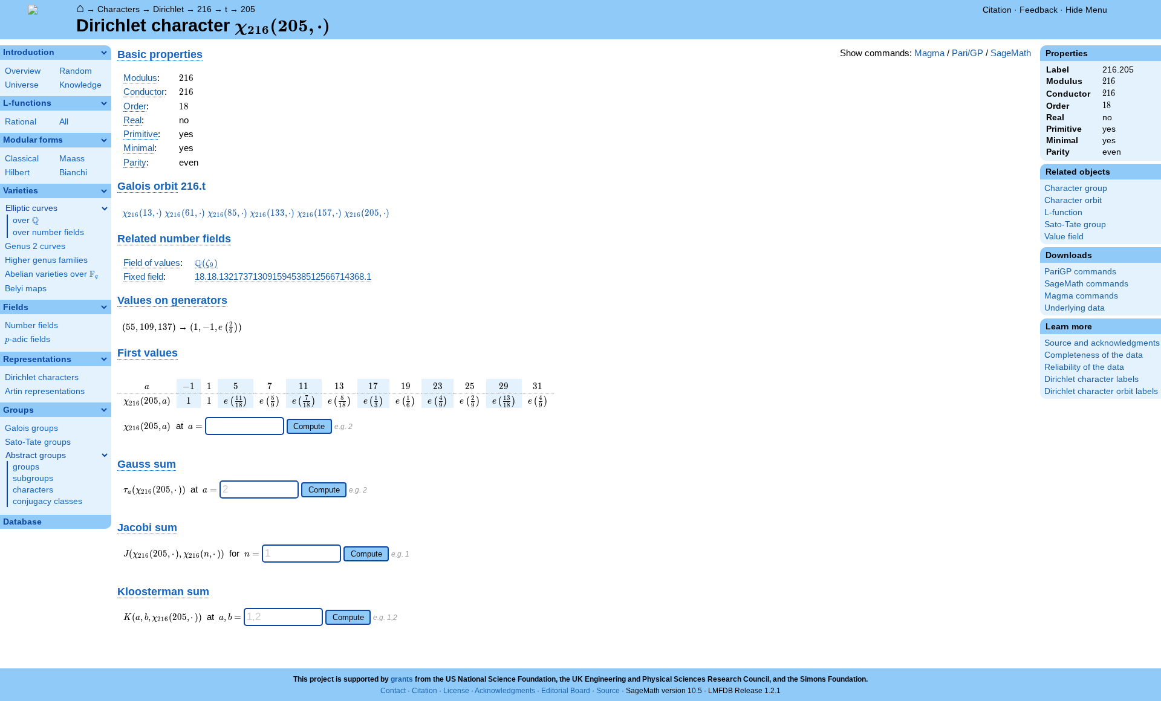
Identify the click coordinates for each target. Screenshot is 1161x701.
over (26, 221)
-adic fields (27, 339)
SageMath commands (1086, 283)
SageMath (1010, 53)
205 (248, 9)
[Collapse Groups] (104, 410)
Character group (1075, 188)
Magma (929, 53)
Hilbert (17, 172)
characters (33, 489)
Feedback (1039, 10)
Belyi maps (26, 288)
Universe (22, 84)
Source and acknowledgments (1102, 342)
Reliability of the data (1084, 367)
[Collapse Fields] (104, 307)
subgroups (33, 478)
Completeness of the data (1093, 355)
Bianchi (73, 172)
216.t (193, 185)
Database (22, 521)
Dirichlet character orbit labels (1101, 391)
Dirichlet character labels (1091, 379)
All (63, 121)
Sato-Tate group (1075, 224)
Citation (997, 10)
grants (402, 679)
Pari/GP (967, 53)
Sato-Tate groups (38, 442)
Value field (1064, 236)
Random (75, 71)
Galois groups (31, 428)
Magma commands (1081, 295)
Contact (393, 690)
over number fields (48, 232)
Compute (309, 426)
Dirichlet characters (42, 377)
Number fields (31, 325)
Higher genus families (46, 260)
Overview (23, 71)
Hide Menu (1086, 10)
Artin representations (45, 391)
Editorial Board (565, 690)
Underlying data (1074, 307)
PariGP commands (1080, 271)
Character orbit (1073, 200)
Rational (20, 121)
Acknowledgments (505, 690)
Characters (118, 9)
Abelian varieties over (51, 274)
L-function (1063, 212)
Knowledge (80, 84)
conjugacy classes (47, 501)
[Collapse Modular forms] (104, 140)
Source (608, 690)
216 (204, 9)
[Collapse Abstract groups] (104, 455)
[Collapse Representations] (104, 359)
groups (26, 466)
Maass (72, 158)
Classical (22, 158)
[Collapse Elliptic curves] (104, 208)
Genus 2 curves (35, 246)
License (456, 690)
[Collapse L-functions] (104, 103)
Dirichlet (168, 9)
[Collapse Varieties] (104, 191)
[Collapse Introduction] (104, 52)
